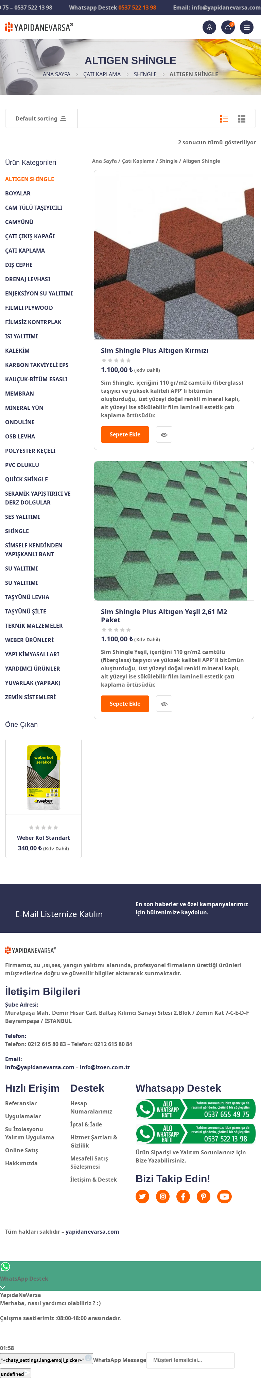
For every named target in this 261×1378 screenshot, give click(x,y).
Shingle (145, 74)
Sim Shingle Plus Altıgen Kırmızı (155, 350)
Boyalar (18, 193)
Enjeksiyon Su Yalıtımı (39, 293)
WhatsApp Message (119, 1360)
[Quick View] (164, 434)
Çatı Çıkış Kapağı (30, 236)
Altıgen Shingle (29, 179)
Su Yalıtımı (21, 568)
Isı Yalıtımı (21, 336)
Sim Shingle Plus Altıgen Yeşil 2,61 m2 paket (164, 615)
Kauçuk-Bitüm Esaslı (36, 379)
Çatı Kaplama (102, 74)
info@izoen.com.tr (105, 1067)
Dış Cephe (19, 265)
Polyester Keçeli (30, 450)
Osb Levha (20, 436)
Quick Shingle (26, 479)
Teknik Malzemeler (34, 625)
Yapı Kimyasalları (32, 654)
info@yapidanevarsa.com (39, 1067)
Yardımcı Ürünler (32, 668)
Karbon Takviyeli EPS (37, 365)
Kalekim (17, 350)
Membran (19, 393)
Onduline (20, 422)
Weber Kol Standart (43, 838)
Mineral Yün (24, 408)
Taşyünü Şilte (26, 611)
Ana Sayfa (56, 74)
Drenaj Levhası (27, 279)
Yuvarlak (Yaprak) (32, 683)
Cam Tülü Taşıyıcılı (33, 207)
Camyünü (19, 222)
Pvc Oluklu (22, 465)
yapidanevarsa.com (92, 1231)
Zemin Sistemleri (30, 697)
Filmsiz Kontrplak (33, 322)
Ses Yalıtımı (22, 516)
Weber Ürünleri (29, 640)
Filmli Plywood (29, 307)
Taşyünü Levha (27, 597)
